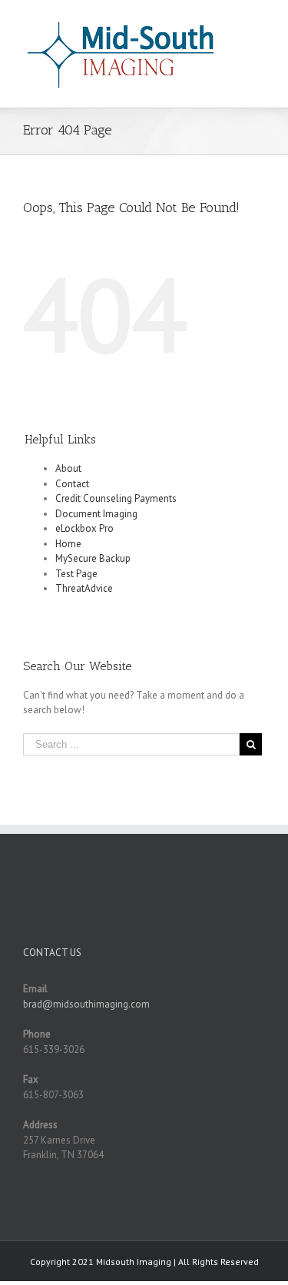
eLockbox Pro (84, 528)
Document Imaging (96, 513)
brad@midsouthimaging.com (86, 1004)
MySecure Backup (93, 558)
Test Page (76, 573)
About (68, 468)
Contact (72, 483)
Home (68, 543)
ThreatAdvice (84, 588)
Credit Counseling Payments (116, 498)
